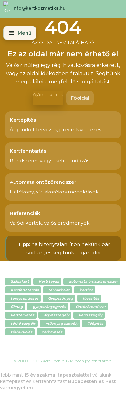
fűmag (17, 306)
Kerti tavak (49, 281)
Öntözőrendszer (91, 306)
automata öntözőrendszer (93, 281)
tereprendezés (24, 298)
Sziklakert (20, 281)
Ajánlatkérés (48, 95)
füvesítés (91, 298)
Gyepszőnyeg (60, 298)
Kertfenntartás (25, 290)
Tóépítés (95, 323)
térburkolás (21, 332)
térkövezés (52, 332)
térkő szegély (23, 323)
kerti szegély (90, 315)
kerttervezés (22, 315)
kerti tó (86, 290)
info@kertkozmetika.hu (39, 8)
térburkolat (59, 290)
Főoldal (80, 98)
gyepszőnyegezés (49, 306)
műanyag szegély (61, 323)
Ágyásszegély (56, 315)
